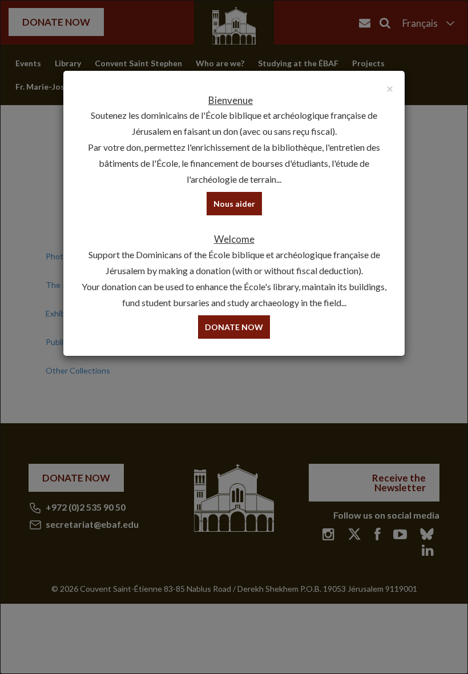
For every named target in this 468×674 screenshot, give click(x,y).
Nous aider (234, 203)
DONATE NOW (234, 327)
